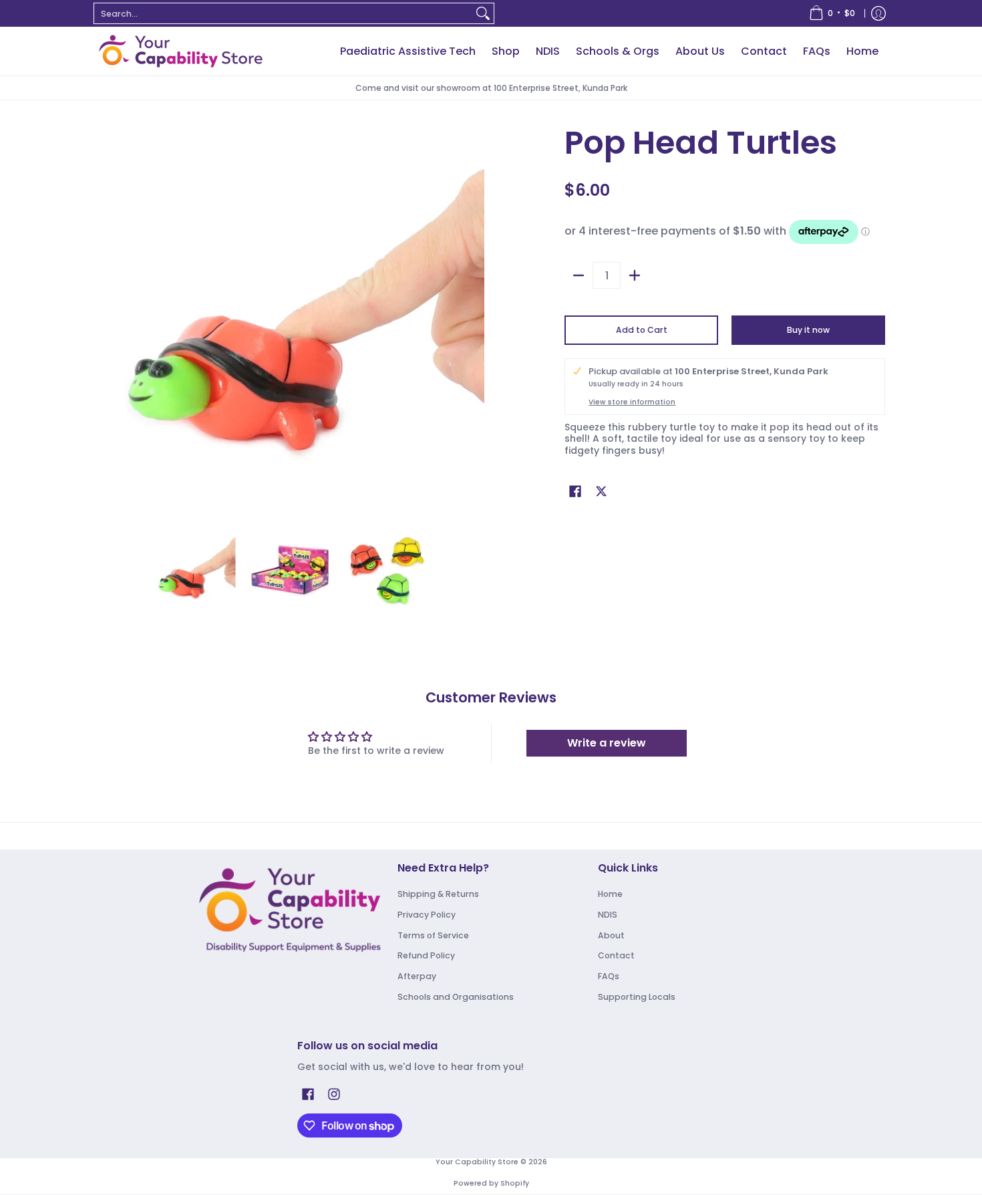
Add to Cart (641, 330)
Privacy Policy (426, 914)
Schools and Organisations (455, 997)
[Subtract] (578, 275)
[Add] (635, 275)
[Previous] (106, 321)
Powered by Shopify (491, 1183)
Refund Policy (426, 955)
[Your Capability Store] (180, 51)
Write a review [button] (606, 743)
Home (610, 894)
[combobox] (283, 13)
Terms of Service (433, 935)
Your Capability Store (477, 1162)
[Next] (475, 321)
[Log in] (878, 13)
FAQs (608, 976)
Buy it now (808, 330)
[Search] (483, 13)
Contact (616, 955)
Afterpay (416, 976)
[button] (575, 491)
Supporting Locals (636, 997)
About (611, 935)
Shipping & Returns (438, 894)
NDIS (607, 914)
